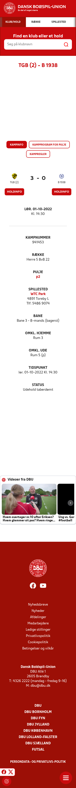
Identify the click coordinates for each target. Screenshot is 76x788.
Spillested (38, 289)
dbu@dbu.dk (40, 685)
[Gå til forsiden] (33, 8)
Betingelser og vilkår (38, 648)
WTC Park (38, 294)
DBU (38, 705)
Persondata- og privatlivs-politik (38, 762)
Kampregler (38, 154)
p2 (38, 277)
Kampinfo (16, 145)
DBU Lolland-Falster (38, 737)
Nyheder (38, 611)
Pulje (38, 272)
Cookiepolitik (38, 642)
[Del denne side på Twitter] (10, 773)
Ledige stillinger (38, 629)
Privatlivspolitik (38, 636)
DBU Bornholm (38, 712)
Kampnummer (38, 237)
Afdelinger (38, 617)
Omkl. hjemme (38, 333)
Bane (38, 316)
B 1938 (61, 182)
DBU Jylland (38, 724)
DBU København (38, 731)
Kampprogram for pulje (49, 145)
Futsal (38, 749)
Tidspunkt (38, 368)
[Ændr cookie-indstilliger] (6, 781)
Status (38, 385)
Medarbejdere (38, 623)
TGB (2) (14, 182)
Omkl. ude (38, 350)
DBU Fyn (38, 718)
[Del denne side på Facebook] (4, 773)
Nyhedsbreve (38, 604)
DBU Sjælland (38, 743)
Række (38, 255)
